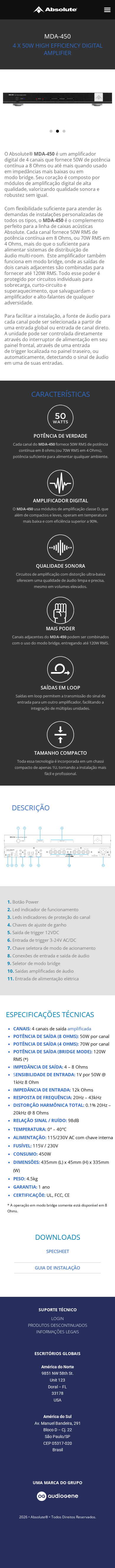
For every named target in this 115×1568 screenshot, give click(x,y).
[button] (107, 9)
